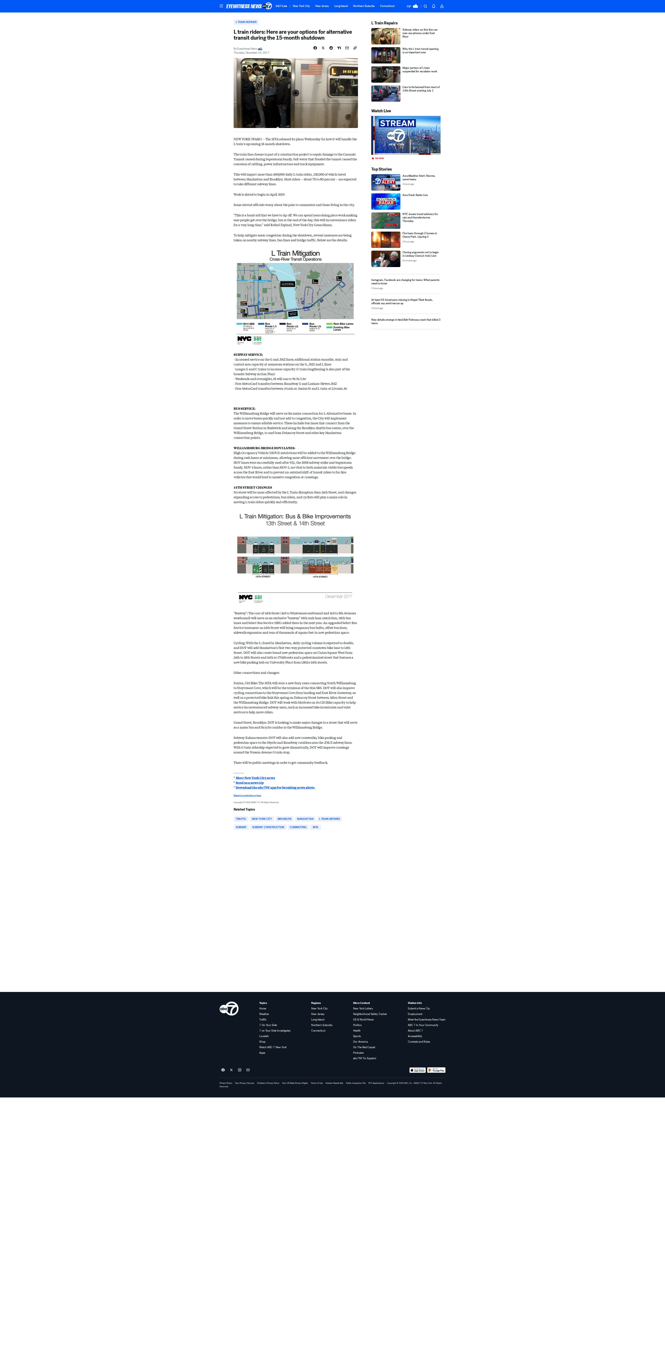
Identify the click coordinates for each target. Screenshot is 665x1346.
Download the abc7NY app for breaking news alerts (275, 787)
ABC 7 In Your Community (423, 1025)
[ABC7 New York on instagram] (239, 1070)
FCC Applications (376, 1083)
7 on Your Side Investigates (274, 1030)
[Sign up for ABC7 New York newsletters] (248, 1070)
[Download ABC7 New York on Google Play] (436, 1070)
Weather (264, 1014)
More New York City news (255, 777)
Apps (262, 1052)
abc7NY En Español (364, 1058)
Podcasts (358, 1052)
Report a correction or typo (247, 795)
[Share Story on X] (323, 48)
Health (357, 1030)
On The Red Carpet (364, 1047)
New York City (301, 6)
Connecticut (387, 6)
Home (262, 1008)
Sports (357, 1036)
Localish (264, 1036)
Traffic (263, 1019)
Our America (360, 1041)
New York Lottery (363, 1008)
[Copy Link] (355, 48)
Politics (357, 1025)
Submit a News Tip (419, 1008)
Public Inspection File (356, 1083)
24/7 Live (281, 6)
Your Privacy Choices (244, 1083)
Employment (415, 1014)
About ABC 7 (415, 1030)
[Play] (406, 135)
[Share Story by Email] (347, 48)
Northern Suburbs (364, 6)
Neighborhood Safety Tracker (370, 1014)
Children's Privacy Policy (268, 1083)
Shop (262, 1041)
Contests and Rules (419, 1041)
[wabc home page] (229, 1008)
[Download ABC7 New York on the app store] (417, 1070)
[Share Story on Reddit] (331, 48)
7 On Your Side (268, 1025)
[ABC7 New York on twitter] (231, 1070)
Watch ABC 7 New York (273, 1047)
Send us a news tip (250, 782)
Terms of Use (317, 1083)
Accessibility (415, 1036)
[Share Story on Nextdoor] (339, 48)
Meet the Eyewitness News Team (426, 1019)
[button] (221, 5)
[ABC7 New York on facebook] (223, 1070)
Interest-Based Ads (334, 1083)
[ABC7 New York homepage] (249, 6)
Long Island (341, 6)
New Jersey (322, 6)
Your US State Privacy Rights (295, 1083)
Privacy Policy (226, 1083)
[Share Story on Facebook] (315, 48)
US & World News (363, 1019)
